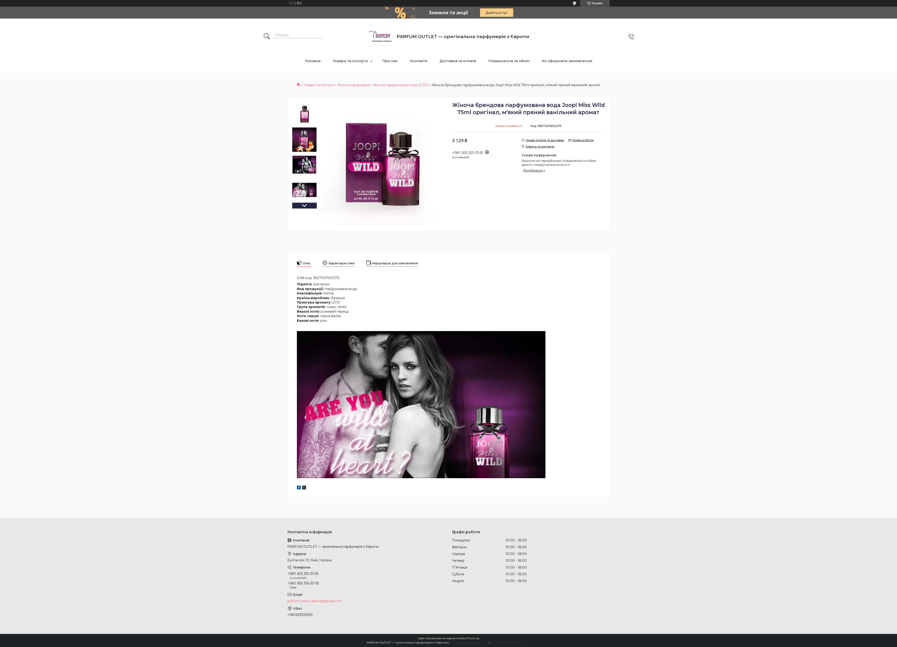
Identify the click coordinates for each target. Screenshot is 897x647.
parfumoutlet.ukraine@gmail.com (314, 601)
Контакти (418, 61)
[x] (304, 488)
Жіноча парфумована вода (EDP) (400, 85)
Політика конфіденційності (510, 642)
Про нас (390, 61)
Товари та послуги (350, 61)
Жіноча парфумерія (353, 85)
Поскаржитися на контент (469, 642)
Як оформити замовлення (567, 61)
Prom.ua (473, 638)
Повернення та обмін (509, 61)
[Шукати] (267, 36)
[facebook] (299, 488)
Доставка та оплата (458, 61)
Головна (312, 61)
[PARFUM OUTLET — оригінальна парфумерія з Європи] (380, 36)
